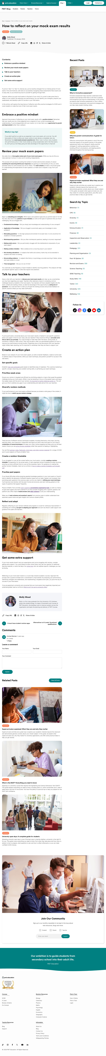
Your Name (5, 648)
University (75, 289)
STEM (69, 3)
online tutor (30, 566)
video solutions (34, 491)
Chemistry (39, 1000)
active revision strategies (23, 446)
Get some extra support (13, 80)
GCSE (4, 998)
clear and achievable (14, 367)
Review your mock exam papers (16, 68)
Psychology (39, 1007)
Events (73, 223)
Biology (38, 998)
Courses (4, 994)
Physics (38, 1003)
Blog (61, 3)
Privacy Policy (40, 1033)
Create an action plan (12, 76)
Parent (54, 930)
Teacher (64, 930)
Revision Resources (42, 994)
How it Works (74, 998)
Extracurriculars (76, 228)
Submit (7, 671)
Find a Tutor (23, 3)
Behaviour (74, 208)
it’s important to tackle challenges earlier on (42, 381)
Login (88, 3)
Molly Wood (11, 37)
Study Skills (75, 279)
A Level (4, 1000)
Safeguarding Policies (42, 1038)
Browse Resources (36, 3)
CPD (73, 213)
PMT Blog (6, 9)
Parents (22, 9)
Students (15, 9)
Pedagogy (75, 248)
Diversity (74, 218)
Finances (74, 233)
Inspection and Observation (81, 238)
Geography (39, 1014)
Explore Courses (51, 3)
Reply (10, 641)
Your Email (36, 648)
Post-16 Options (77, 258)
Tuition (74, 284)
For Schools (5, 1005)
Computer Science (41, 1017)
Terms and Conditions (42, 1036)
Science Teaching (77, 269)
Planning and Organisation (80, 253)
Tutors (37, 9)
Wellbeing (75, 294)
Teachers (30, 9)
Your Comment (6, 656)
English (38, 1010)
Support (4, 1029)
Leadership (75, 243)
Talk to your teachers (12, 72)
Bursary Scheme (7, 1003)
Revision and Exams (16, 31)
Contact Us (39, 1031)
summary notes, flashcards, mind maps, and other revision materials (29, 450)
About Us (38, 1026)
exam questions (35, 488)
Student (44, 930)
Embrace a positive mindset (14, 63)
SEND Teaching (76, 274)
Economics (39, 1012)
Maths (38, 1005)
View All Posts (55, 680)
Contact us (98, 3)
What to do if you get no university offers (35, 587)
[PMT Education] (9, 3)
